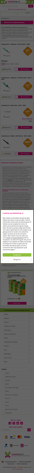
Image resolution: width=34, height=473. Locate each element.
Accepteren (17, 255)
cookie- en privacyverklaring (15, 238)
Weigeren (17, 259)
